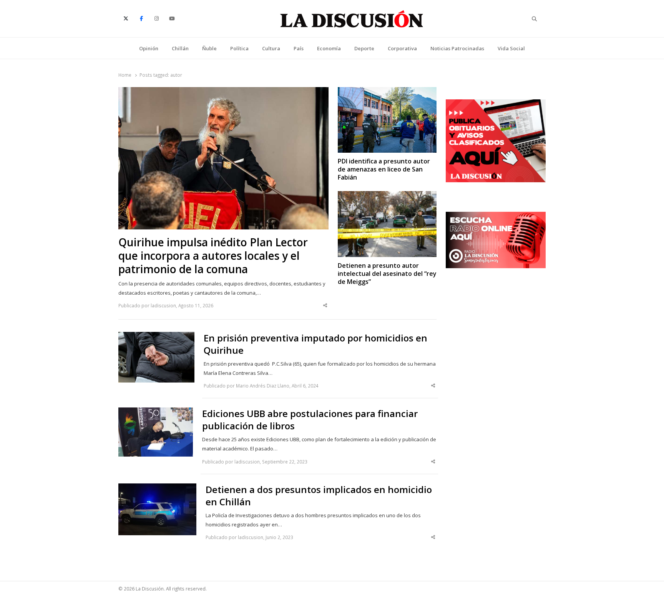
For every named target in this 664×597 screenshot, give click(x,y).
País (299, 48)
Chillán (180, 48)
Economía (329, 48)
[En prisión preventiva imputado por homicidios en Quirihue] (156, 336)
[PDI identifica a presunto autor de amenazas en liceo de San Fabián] (387, 91)
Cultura (271, 48)
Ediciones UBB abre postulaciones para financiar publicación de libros (310, 419)
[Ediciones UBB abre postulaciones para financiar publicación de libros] (155, 412)
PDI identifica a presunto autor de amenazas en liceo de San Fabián (384, 169)
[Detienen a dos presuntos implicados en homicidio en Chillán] (157, 488)
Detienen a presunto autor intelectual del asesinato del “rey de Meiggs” (387, 274)
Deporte (364, 48)
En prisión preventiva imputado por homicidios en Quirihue (315, 344)
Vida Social (511, 48)
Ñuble (209, 48)
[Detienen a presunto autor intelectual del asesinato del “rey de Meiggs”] (387, 195)
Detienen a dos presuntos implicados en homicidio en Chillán (319, 495)
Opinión (148, 48)
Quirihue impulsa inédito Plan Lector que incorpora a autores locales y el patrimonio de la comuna (213, 256)
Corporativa (402, 48)
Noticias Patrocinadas (457, 48)
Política (239, 48)
